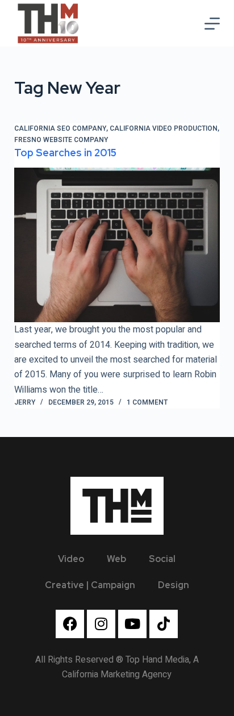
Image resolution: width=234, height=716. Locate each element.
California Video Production (164, 128)
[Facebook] (70, 624)
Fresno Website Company (61, 140)
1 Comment (147, 402)
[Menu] (212, 23)
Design (173, 585)
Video (71, 559)
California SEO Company (60, 128)
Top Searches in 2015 (65, 152)
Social (162, 559)
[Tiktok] (163, 624)
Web (116, 559)
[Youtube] (132, 624)
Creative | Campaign (90, 585)
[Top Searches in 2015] (117, 245)
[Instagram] (101, 624)
